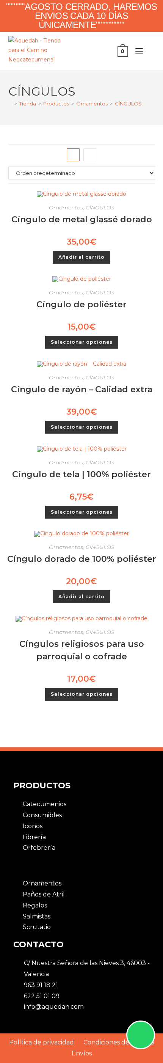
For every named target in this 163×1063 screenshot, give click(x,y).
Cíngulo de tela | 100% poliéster (81, 474)
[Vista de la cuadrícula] (73, 154)
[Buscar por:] (150, 51)
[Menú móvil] (137, 51)
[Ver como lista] (89, 154)
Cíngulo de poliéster (81, 304)
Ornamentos (66, 207)
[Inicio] (10, 104)
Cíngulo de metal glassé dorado (81, 219)
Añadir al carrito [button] (81, 257)
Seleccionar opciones (82, 342)
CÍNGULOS (128, 104)
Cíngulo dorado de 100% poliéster (81, 559)
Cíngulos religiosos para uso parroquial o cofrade (81, 650)
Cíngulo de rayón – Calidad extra (81, 389)
